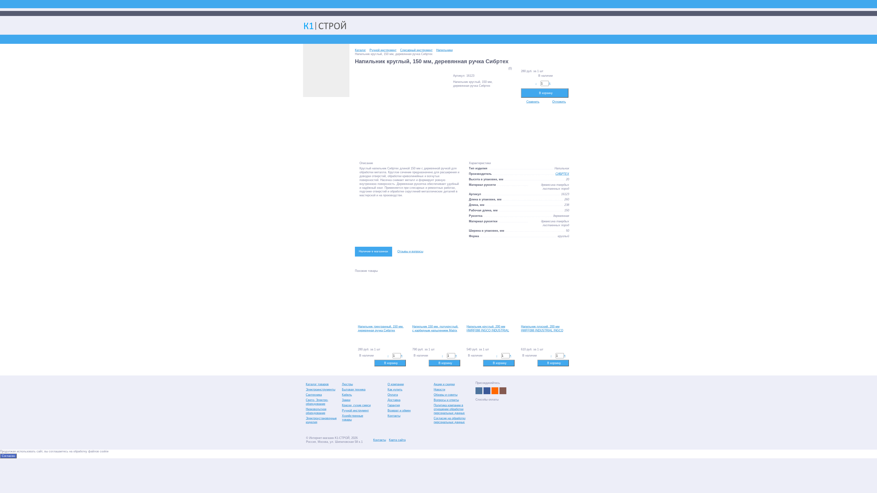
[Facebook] (486, 390)
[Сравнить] (361, 363)
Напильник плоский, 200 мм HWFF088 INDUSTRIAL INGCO (542, 328)
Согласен (8, 456)
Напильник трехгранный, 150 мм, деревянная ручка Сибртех (381, 328)
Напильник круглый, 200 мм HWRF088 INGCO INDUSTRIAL (488, 328)
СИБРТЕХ (562, 174)
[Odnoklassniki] (494, 390)
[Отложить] (368, 363)
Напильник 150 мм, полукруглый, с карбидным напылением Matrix (435, 328)
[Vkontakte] (478, 390)
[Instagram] (502, 390)
